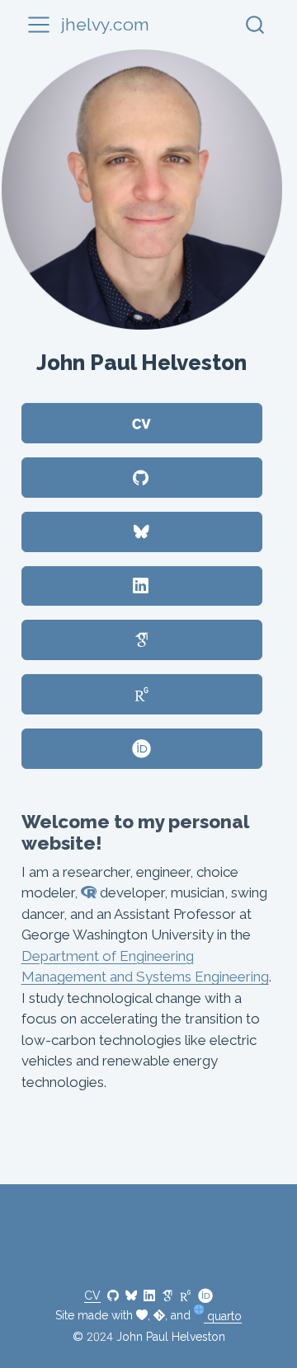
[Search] (255, 24)
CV (92, 1295)
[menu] (39, 25)
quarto (223, 1316)
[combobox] (255, 24)
